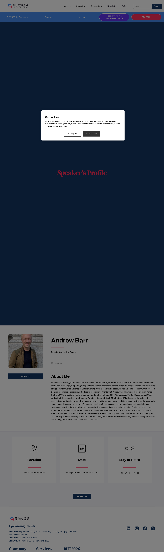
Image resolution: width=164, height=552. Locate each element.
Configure (72, 134)
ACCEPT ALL (91, 134)
